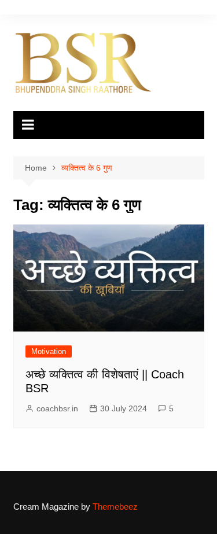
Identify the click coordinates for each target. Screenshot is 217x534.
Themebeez (115, 506)
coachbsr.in (57, 408)
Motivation (48, 351)
